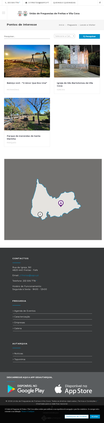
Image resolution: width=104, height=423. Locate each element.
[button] (60, 203)
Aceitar (95, 416)
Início (61, 25)
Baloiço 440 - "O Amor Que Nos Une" (27, 83)
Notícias (18, 353)
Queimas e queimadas (64, 3)
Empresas (19, 322)
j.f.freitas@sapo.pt (38, 3)
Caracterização (22, 317)
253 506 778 (12, 3)
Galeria (18, 328)
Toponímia (19, 359)
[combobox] (64, 36)
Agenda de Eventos (24, 311)
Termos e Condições (87, 401)
